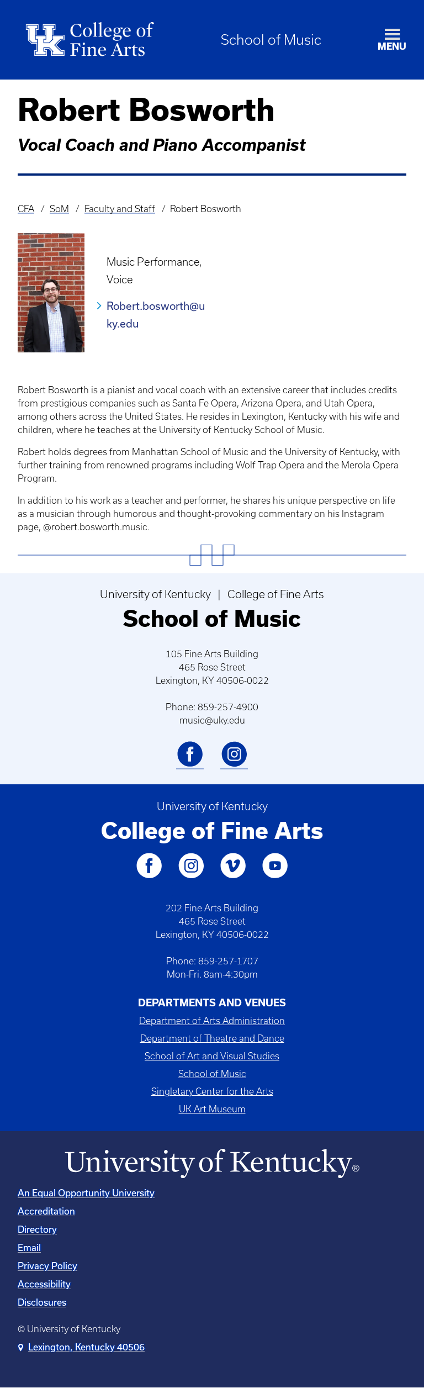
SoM (59, 209)
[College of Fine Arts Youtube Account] (275, 876)
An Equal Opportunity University (86, 1193)
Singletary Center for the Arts (212, 1091)
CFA (26, 209)
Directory (37, 1229)
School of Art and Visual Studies (212, 1056)
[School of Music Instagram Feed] (234, 764)
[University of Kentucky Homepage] (212, 1164)
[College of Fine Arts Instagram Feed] (191, 876)
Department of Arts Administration (212, 1021)
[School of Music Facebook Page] (190, 764)
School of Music (271, 40)
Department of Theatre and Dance (212, 1038)
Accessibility (44, 1284)
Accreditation (46, 1211)
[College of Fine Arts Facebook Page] (149, 876)
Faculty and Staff (119, 209)
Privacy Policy (47, 1265)
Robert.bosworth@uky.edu (156, 314)
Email (29, 1247)
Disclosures (42, 1302)
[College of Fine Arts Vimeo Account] (233, 876)
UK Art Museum (212, 1109)
